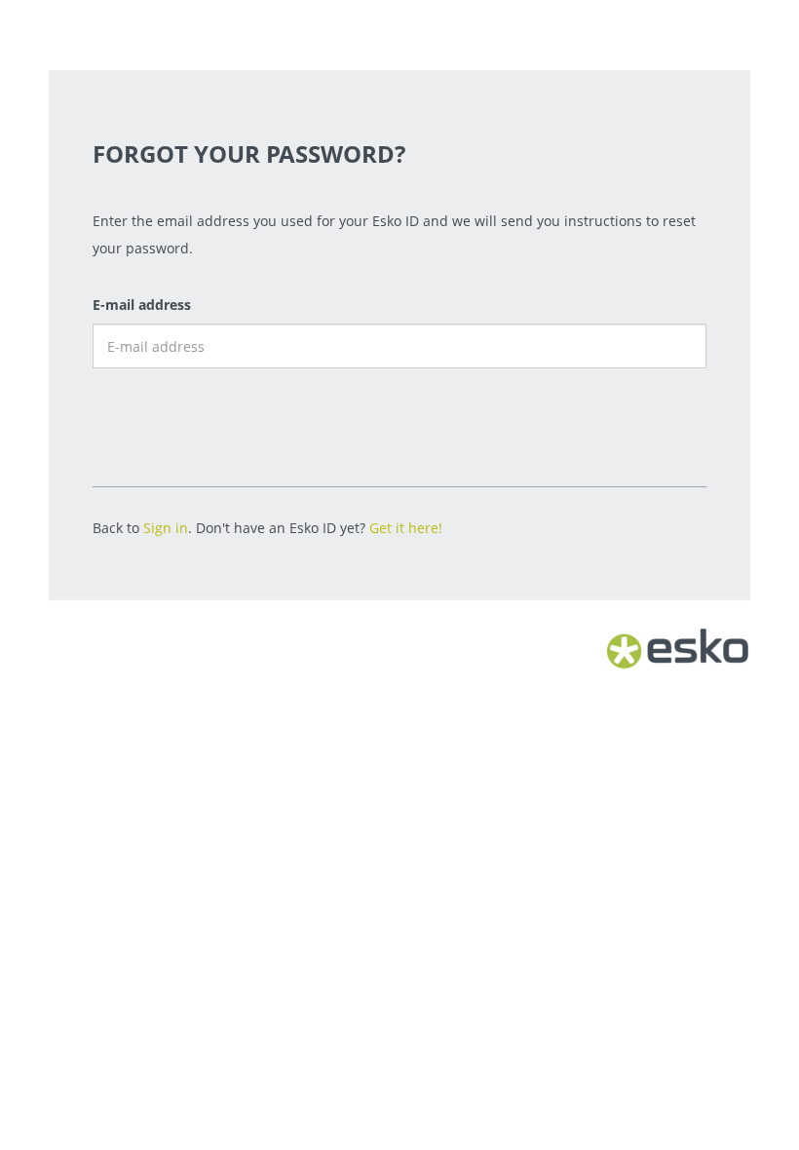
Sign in (165, 527)
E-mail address (142, 304)
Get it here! (405, 527)
